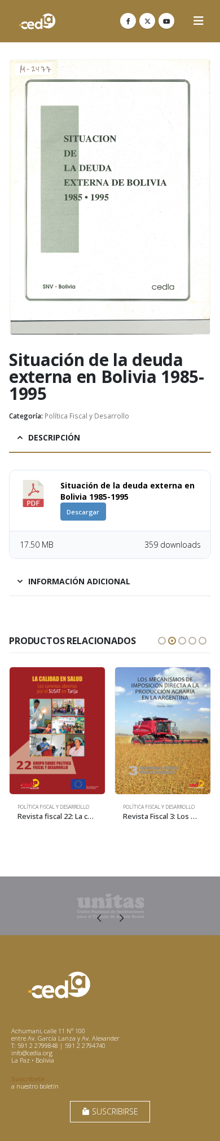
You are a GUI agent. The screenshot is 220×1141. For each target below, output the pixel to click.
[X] (147, 21)
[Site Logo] (37, 21)
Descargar (83, 512)
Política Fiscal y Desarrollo (87, 416)
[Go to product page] (57, 730)
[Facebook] (128, 21)
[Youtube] (166, 21)
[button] (198, 20)
